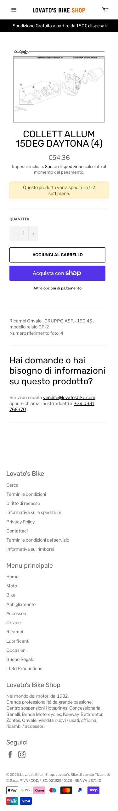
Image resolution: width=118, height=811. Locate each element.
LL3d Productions (24, 668)
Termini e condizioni (26, 494)
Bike (10, 594)
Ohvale (13, 622)
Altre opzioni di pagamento (57, 288)
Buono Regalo (20, 659)
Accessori (16, 613)
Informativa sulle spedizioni (33, 512)
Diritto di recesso (23, 503)
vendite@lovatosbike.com (69, 397)
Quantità (19, 219)
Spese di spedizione (64, 166)
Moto (11, 585)
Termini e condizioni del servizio (37, 540)
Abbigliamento (21, 604)
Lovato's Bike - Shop (37, 774)
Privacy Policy (20, 521)
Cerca (12, 485)
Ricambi (14, 631)
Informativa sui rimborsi (30, 549)
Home (12, 576)
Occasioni (16, 650)
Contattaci (17, 530)
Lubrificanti (17, 641)
